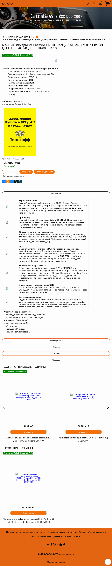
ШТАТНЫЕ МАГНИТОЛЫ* (20, 37)
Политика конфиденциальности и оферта (26, 532)
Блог (33, 537)
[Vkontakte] (48, 544)
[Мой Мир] (12, 181)
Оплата (56, 347)
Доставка (56, 353)
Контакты (76, 537)
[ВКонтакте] (4, 181)
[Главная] (4, 37)
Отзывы (56, 360)
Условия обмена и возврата (92, 532)
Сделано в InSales (56, 562)
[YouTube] (61, 544)
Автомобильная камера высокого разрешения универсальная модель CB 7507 (28, 439)
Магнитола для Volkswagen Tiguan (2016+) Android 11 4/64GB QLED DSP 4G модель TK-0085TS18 (28, 520)
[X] (16, 181)
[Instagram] (54, 544)
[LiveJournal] (20, 181)
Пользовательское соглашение (63, 532)
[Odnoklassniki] (57, 544)
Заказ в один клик (44, 172)
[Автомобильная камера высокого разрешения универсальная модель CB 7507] (28, 396)
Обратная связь (44, 537)
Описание (56, 193)
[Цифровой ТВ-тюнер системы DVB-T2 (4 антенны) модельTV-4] (83, 396)
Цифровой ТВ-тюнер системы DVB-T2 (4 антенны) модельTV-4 (83, 439)
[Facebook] (51, 544)
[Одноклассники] (8, 181)
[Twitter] (64, 544)
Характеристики (56, 340)
